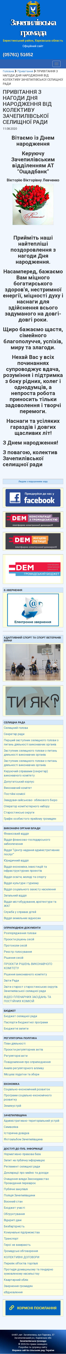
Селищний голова (16, 728)
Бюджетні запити (16, 1028)
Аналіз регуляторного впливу (24, 1068)
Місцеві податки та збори (21, 1074)
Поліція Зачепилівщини (19, 1195)
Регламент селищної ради (22, 1166)
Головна (8, 71)
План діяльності (14, 1043)
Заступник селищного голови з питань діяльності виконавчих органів (30, 753)
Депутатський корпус (19, 781)
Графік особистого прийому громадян (30, 818)
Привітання (25, 71)
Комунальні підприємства (22, 1232)
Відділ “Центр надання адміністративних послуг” (32, 852)
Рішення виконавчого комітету (25, 974)
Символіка (11, 1127)
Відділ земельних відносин (22, 918)
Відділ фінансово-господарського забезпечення (27, 842)
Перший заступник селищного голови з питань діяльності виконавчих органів (31, 742)
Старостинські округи (19, 812)
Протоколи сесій (15, 945)
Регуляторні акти (15, 1055)
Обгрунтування (14, 1214)
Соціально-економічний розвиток (27, 1089)
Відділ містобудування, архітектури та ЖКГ (30, 904)
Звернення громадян (18, 1286)
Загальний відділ (15, 895)
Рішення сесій (13, 957)
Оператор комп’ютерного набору (27, 806)
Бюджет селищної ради (20, 1016)
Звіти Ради (11, 980)
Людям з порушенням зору (33, 481)
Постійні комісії (14, 794)
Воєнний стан (13, 1201)
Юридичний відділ (16, 860)
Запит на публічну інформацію (24, 1160)
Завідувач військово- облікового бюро (30, 800)
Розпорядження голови (20, 933)
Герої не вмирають (17, 1245)
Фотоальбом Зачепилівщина (23, 1139)
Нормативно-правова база (22, 1154)
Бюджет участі (14, 1207)
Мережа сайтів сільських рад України (33, 1350)
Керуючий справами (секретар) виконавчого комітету (26, 773)
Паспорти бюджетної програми (26, 1022)
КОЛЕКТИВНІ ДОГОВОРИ (21, 1257)
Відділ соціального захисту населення (30, 889)
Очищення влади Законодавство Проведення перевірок (26, 1181)
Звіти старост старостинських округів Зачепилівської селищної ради (31, 989)
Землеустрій (12, 1105)
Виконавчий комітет (18, 788)
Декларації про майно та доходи (26, 1172)
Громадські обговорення (21, 1251)
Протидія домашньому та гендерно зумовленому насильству (28, 1271)
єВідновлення (13, 1292)
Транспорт (11, 1238)
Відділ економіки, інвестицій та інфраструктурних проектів (25, 869)
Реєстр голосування (18, 951)
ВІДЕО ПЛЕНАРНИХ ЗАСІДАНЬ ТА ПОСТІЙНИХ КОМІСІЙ (27, 999)
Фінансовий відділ (16, 833)
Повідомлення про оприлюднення (27, 1062)
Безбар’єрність (14, 1226)
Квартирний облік (16, 1280)
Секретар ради (14, 734)
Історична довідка (16, 1133)
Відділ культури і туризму (21, 883)
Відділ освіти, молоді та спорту (25, 877)
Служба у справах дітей (20, 912)
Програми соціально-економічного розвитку (28, 1097)
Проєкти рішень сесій (19, 939)
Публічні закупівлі (16, 1189)
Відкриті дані (12, 1220)
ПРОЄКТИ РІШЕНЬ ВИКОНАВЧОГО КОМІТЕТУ (28, 966)
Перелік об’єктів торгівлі (21, 1263)
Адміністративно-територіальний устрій (31, 1120)
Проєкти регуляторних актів (23, 1049)
